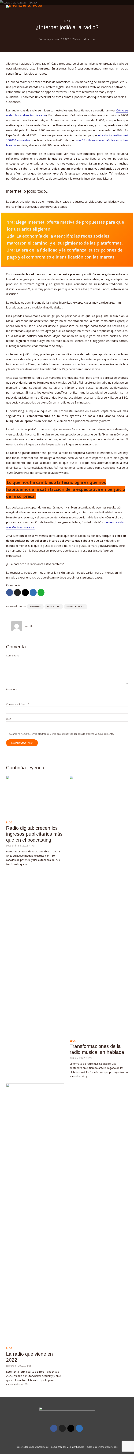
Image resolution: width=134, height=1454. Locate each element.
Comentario (13, 655)
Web (8, 719)
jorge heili (35, 606)
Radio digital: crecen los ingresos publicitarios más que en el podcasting (34, 833)
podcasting (53, 606)
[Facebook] (53, 1428)
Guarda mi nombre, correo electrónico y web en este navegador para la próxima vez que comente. (61, 733)
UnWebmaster (42, 1446)
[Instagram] (70, 1428)
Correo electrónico (17, 704)
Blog (67, 21)
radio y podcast (75, 606)
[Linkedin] (79, 1428)
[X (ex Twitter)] (62, 1428)
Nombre (12, 689)
